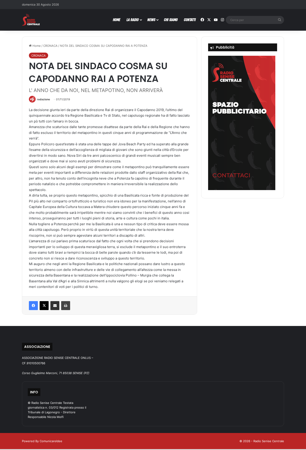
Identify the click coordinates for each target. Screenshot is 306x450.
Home (36, 45)
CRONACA (50, 45)
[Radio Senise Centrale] (31, 20)
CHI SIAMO (171, 19)
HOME (116, 19)
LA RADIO (133, 19)
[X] (44, 305)
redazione (43, 99)
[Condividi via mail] (54, 305)
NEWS (151, 19)
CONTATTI (190, 19)
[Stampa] (65, 305)
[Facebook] (33, 305)
